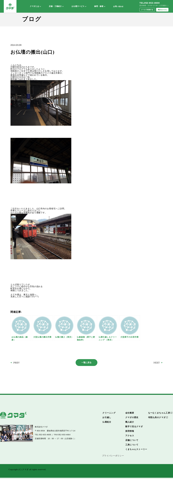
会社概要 (129, 413)
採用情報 (129, 431)
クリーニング (109, 413)
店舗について (132, 440)
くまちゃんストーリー (136, 449)
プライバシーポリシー (113, 456)
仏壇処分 (106, 422)
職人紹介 (129, 422)
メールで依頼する (147, 9)
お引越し (106, 417)
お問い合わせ (118, 6)
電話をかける (162, 9)
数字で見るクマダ (134, 426)
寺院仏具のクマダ (157, 417)
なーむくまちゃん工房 (159, 413)
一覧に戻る (86, 362)
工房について (132, 445)
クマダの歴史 (132, 417)
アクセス (129, 435)
